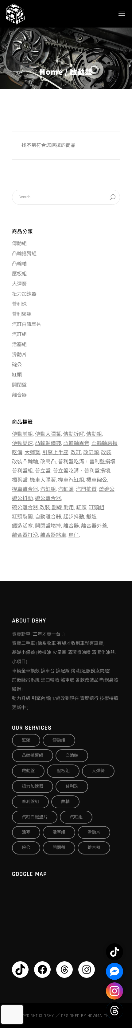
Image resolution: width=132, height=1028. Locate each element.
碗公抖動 (22, 498)
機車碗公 (96, 480)
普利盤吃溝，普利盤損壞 (86, 461)
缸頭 (17, 375)
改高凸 (48, 461)
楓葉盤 (20, 480)
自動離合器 (48, 517)
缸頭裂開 (22, 517)
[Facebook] (42, 969)
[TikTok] (20, 969)
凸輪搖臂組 (24, 254)
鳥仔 (73, 535)
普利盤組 (22, 314)
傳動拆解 (73, 434)
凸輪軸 (19, 264)
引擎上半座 (55, 452)
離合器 (19, 395)
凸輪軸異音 (76, 443)
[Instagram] (86, 969)
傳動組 (19, 244)
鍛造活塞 (22, 526)
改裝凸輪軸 (25, 461)
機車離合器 (25, 489)
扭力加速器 (24, 294)
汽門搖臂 (86, 489)
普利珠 (19, 304)
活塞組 (19, 345)
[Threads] (64, 969)
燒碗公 (107, 489)
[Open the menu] (122, 14)
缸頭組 (96, 507)
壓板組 (19, 274)
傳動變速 (22, 443)
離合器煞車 (53, 535)
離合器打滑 (25, 535)
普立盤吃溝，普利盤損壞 (81, 471)
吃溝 (17, 452)
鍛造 (91, 517)
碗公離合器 (48, 498)
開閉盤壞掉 (48, 526)
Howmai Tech (100, 1016)
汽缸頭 (66, 489)
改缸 (76, 452)
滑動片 (19, 355)
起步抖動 (73, 517)
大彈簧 (19, 284)
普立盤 (43, 471)
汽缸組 (19, 334)
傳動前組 (22, 434)
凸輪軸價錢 (48, 443)
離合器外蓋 (94, 526)
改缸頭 (91, 452)
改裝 (106, 452)
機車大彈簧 (43, 480)
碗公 (17, 365)
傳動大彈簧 (48, 434)
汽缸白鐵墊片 (26, 324)
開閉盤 (19, 385)
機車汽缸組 (71, 480)
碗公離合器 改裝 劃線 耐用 (43, 507)
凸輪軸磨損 (104, 443)
